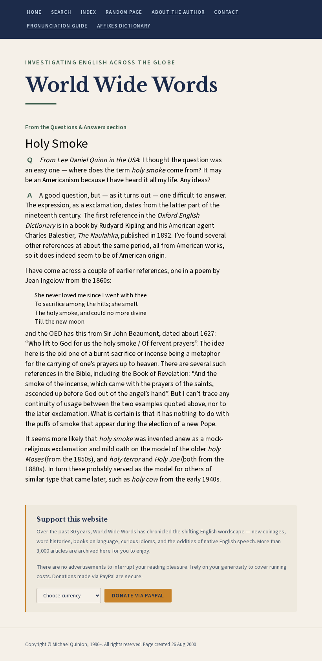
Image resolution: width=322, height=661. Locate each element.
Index (88, 12)
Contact (226, 12)
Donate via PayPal (138, 595)
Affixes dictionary (123, 25)
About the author (178, 12)
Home (34, 12)
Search (61, 12)
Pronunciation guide (57, 25)
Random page (124, 12)
